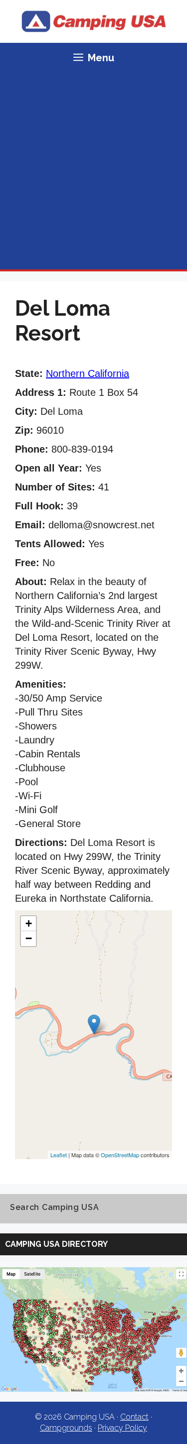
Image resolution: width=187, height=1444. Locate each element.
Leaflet (58, 1155)
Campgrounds (66, 1428)
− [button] (28, 938)
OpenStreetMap (120, 1155)
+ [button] (28, 923)
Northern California (87, 373)
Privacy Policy (122, 1428)
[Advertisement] (93, 171)
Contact (134, 1417)
